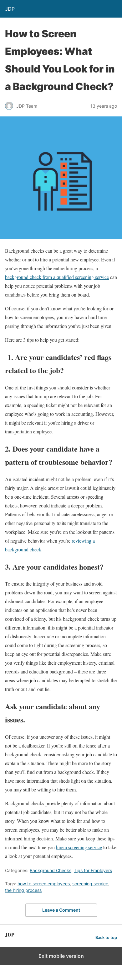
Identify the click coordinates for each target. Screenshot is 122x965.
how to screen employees (44, 883)
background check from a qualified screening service (57, 277)
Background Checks (50, 870)
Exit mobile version (61, 956)
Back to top (106, 937)
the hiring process (23, 890)
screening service (90, 883)
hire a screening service (79, 847)
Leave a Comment (61, 910)
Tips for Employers (93, 870)
